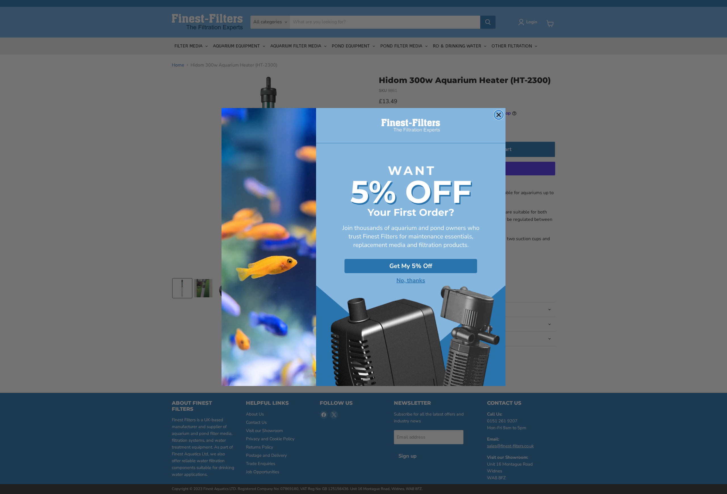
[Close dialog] (498, 114)
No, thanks (410, 280)
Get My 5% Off (410, 266)
